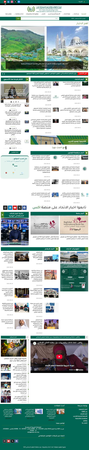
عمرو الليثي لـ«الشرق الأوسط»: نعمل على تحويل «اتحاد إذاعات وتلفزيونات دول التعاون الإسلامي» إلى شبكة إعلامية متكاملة (41, 85)
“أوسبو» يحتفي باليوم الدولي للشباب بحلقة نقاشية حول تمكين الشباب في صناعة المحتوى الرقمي (71, 121)
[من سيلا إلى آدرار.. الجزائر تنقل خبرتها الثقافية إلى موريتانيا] (27, 105)
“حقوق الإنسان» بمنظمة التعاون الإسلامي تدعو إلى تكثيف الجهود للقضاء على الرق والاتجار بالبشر (40, 157)
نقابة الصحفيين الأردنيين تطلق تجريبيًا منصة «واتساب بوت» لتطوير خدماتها (36, 296)
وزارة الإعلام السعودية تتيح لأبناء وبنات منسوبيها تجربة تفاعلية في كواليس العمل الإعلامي (36, 329)
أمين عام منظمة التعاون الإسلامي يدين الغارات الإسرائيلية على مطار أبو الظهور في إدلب (40, 195)
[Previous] (2, 74)
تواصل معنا (8, 14)
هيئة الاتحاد (67, 14)
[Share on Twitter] (16, 102)
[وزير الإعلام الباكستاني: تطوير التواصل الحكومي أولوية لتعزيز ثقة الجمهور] (51, 261)
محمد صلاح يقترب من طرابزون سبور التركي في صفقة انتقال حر (20, 403)
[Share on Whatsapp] (14, 102)
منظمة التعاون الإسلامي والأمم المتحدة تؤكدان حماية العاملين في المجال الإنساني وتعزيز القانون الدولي (70, 196)
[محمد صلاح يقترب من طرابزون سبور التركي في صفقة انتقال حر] (6, 404)
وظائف (85, 425)
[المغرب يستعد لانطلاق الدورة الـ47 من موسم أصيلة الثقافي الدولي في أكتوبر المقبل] (17, 415)
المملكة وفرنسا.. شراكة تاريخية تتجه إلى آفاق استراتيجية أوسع (44, 64)
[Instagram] (12, 1)
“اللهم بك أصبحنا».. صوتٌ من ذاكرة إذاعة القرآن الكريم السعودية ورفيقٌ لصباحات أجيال (7, 297)
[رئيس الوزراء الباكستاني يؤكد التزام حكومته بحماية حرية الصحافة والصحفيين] (27, 112)
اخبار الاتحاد (83, 418)
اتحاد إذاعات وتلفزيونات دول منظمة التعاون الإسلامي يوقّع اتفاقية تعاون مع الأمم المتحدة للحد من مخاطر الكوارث (41, 98)
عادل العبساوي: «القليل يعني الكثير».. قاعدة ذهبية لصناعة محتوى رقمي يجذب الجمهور (70, 110)
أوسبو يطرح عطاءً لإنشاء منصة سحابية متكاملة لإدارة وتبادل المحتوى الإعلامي (71, 84)
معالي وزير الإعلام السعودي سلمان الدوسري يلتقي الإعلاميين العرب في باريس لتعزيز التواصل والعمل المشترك (7, 262)
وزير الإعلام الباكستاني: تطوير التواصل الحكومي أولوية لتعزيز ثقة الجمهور (37, 260)
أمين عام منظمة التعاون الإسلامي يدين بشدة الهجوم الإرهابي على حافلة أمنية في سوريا (70, 157)
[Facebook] (19, 1)
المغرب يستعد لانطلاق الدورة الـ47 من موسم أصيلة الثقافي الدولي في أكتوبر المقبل (8, 417)
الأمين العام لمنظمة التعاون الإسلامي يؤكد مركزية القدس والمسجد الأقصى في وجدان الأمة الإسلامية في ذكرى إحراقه (41, 183)
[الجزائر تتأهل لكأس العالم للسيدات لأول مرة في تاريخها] (6, 396)
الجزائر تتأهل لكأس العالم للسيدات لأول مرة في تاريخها (20, 396)
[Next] (4, 74)
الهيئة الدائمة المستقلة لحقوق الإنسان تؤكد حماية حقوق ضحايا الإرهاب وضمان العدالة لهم (71, 169)
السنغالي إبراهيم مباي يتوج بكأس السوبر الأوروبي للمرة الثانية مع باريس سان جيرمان (20, 381)
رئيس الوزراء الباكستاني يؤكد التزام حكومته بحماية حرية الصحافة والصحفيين (13, 114)
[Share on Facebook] (18, 102)
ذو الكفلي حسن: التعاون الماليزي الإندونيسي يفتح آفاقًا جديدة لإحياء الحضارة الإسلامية (46, 242)
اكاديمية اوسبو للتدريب (80, 420)
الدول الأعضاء (83, 414)
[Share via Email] (11, 102)
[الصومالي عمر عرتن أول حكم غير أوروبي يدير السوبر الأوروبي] (6, 389)
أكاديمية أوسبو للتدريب (54, 14)
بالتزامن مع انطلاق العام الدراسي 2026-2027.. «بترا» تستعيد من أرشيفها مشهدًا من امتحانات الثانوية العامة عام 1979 (7, 279)
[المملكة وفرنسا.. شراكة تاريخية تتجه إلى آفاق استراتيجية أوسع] (44, 48)
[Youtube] (8, 445)
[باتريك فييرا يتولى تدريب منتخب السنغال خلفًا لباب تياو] (14, 352)
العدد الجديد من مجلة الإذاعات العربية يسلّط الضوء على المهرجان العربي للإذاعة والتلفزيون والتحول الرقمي (36, 312)
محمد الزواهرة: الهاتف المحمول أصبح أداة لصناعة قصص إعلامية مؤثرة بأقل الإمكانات (42, 110)
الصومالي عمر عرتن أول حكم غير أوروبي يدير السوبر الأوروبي (20, 388)
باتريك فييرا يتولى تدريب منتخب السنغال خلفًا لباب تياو (15, 364)
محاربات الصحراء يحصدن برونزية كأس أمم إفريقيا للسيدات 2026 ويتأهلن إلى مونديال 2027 (20, 372)
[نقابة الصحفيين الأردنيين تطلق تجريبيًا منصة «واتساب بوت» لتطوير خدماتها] (51, 297)
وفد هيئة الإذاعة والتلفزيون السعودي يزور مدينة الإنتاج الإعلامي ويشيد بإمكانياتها (12, 123)
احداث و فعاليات (19, 14)
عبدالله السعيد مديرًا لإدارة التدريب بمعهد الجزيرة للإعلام (7, 326)
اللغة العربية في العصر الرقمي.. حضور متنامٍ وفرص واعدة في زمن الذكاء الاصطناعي (30, 417)
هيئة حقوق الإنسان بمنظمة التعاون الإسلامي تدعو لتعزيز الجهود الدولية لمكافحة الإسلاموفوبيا (42, 170)
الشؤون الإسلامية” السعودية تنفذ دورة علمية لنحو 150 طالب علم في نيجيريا (74, 242)
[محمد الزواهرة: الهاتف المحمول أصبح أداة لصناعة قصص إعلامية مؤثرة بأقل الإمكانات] (56, 110)
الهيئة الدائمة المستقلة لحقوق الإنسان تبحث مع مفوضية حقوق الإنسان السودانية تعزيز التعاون (71, 182)
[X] (15, 1)
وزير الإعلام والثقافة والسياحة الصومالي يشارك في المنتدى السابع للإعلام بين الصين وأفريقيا (7, 311)
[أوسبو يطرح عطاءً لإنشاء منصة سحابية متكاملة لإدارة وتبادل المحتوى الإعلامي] (85, 84)
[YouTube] (5, 1)
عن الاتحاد (76, 14)
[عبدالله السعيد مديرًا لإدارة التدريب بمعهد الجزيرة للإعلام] (22, 328)
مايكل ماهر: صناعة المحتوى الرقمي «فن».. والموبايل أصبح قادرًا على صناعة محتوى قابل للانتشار (70, 97)
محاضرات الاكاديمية (81, 423)
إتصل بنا (84, 427)
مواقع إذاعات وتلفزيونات (32, 14)
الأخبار (43, 14)
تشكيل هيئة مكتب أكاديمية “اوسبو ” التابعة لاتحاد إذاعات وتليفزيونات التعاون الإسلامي (13, 142)
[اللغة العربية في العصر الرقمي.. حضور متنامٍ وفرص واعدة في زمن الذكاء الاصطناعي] (39, 415)
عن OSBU (84, 416)
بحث (18, 18)
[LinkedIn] (8, 1)
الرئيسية (84, 14)
